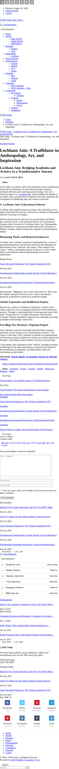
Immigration (10, 54)
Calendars (9, 83)
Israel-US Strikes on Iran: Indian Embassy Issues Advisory (25, 516)
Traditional (15, 110)
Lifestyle (15, 98)
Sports (13, 71)
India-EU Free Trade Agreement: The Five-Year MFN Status (26, 507)
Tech (13, 51)
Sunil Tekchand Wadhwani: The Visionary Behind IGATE (25, 264)
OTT (13, 68)
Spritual (14, 108)
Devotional (16, 93)
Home (8, 34)
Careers (8, 13)
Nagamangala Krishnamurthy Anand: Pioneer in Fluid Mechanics (28, 273)
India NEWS (16, 39)
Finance (14, 49)
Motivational (21, 103)
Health (19, 100)
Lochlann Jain (24, 194)
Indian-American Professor (14, 364)
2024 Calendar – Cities (21, 88)
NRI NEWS (16, 44)
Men (13, 76)
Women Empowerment (48, 364)
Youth (13, 81)
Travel (19, 105)
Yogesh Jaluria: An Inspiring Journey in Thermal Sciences (25, 380)
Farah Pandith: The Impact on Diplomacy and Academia (24, 390)
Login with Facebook (13, 443)
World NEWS (17, 41)
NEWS (8, 36)
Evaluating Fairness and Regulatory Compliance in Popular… (27, 616)
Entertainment (11, 61)
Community (10, 90)
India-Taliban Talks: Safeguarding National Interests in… (24, 625)
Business (9, 46)
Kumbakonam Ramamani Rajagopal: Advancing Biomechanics (27, 282)
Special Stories (11, 58)
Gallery (8, 753)
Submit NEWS (12, 11)
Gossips (14, 63)
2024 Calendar (17, 86)
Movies (14, 66)
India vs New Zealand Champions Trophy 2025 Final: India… (27, 604)
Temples (20, 95)
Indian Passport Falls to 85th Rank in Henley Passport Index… (27, 635)
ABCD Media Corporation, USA (25, 760)
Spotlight (9, 73)
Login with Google (33, 443)
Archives (15, 56)
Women (14, 78)
